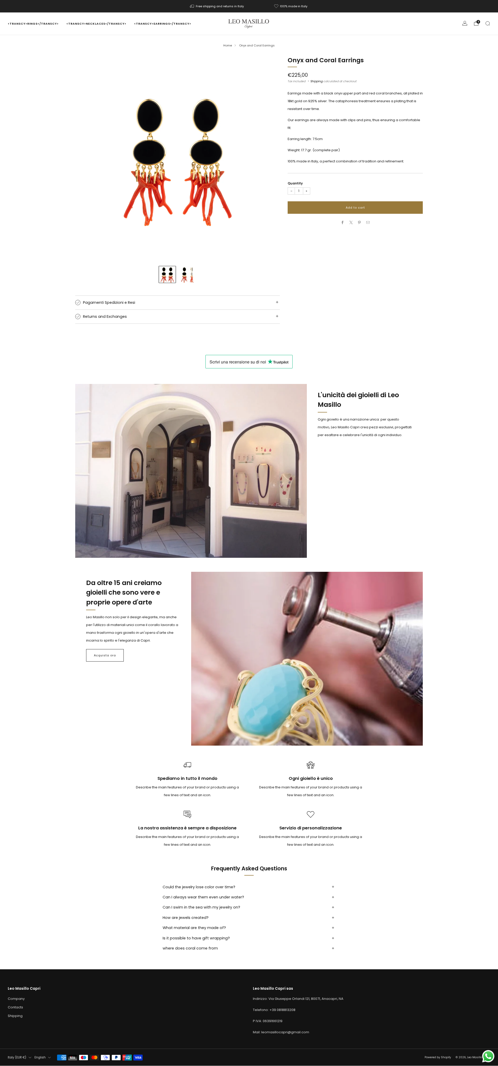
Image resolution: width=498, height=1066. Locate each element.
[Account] (464, 23)
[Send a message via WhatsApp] (488, 1056)
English (40, 1057)
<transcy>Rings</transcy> (33, 24)
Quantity (295, 183)
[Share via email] (368, 222)
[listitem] (217, 6)
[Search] (487, 23)
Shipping (316, 81)
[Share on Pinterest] (359, 222)
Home (227, 45)
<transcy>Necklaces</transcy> (96, 24)
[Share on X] (351, 222)
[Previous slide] (85, 158)
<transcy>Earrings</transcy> (162, 24)
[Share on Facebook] (342, 222)
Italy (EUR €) (17, 1057)
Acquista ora (105, 655)
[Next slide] (269, 158)
